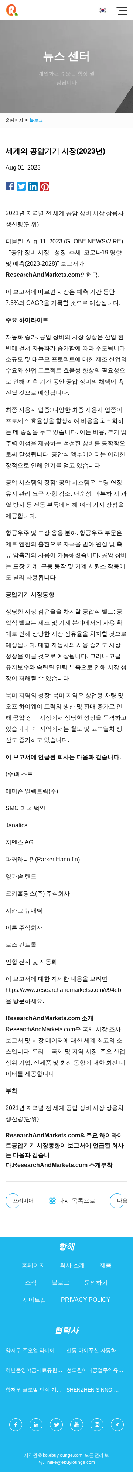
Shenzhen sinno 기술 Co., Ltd (92, 1391)
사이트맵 (34, 1300)
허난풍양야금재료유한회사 (34, 1371)
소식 (31, 1282)
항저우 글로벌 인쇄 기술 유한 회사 (34, 1391)
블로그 (60, 1282)
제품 (106, 1265)
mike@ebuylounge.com (71, 1462)
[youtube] (76, 1424)
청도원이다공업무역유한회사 (94, 1371)
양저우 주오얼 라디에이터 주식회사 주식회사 (33, 1352)
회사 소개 (72, 1265)
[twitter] (56, 1424)
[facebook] (15, 1424)
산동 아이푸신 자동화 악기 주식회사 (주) (94, 1352)
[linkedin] (36, 1424)
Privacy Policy (85, 1300)
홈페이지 (14, 120)
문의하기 (96, 1282)
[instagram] (97, 1424)
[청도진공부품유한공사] (12, 10)
